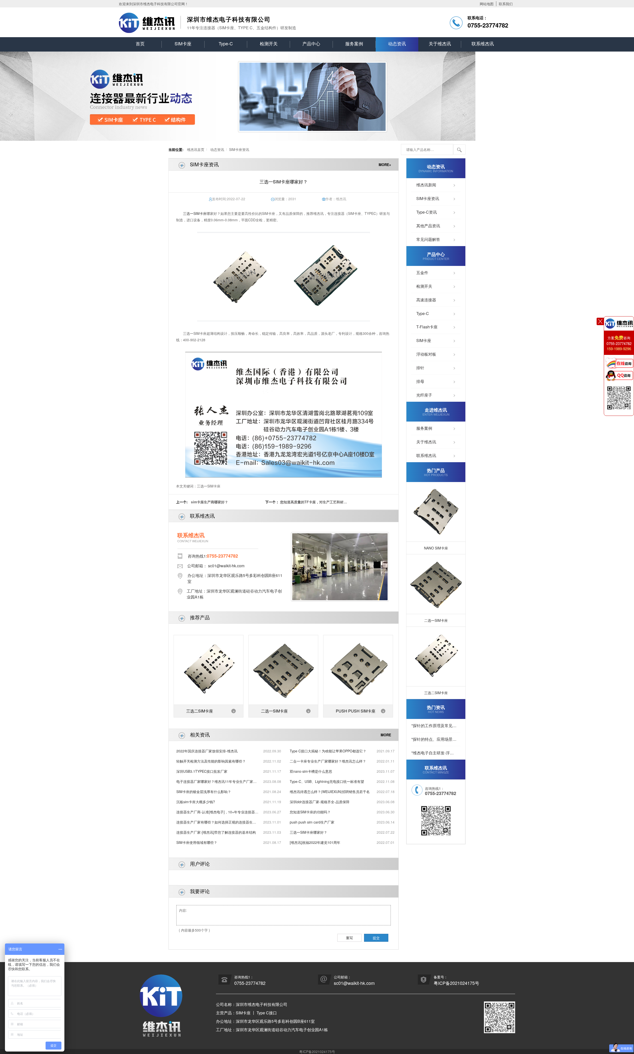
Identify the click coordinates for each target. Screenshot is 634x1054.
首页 (140, 43)
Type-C (226, 43)
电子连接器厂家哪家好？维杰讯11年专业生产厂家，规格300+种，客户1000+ (216, 781)
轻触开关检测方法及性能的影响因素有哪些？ (211, 761)
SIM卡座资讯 (239, 149)
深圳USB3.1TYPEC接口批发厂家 (201, 771)
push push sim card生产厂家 (312, 822)
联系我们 (506, 3)
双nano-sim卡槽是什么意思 (311, 771)
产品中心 (311, 43)
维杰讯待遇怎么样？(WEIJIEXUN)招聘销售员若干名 (330, 791)
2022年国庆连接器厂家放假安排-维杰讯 (207, 750)
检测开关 (269, 43)
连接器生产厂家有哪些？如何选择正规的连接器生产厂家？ (216, 822)
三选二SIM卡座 (199, 711)
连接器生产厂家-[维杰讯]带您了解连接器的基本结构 (216, 832)
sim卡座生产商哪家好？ (209, 501)
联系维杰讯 (483, 43)
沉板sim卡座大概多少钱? (195, 801)
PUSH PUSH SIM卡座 (355, 711)
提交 (376, 937)
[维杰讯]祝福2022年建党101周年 (315, 842)
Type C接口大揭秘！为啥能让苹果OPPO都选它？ (328, 750)
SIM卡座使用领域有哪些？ (196, 842)
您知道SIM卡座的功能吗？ (310, 811)
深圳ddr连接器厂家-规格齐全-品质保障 (319, 801)
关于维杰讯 (440, 43)
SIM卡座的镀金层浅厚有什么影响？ (203, 791)
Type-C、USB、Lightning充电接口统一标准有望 (327, 781)
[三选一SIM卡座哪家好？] (283, 276)
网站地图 (487, 3)
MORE (386, 734)
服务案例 (354, 43)
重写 (349, 937)
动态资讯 (397, 43)
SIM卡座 (183, 43)
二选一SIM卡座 (274, 711)
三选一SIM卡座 (195, 213)
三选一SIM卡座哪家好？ (308, 832)
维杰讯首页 (195, 149)
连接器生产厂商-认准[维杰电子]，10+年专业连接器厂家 (217, 812)
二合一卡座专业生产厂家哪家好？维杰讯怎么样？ (328, 761)
